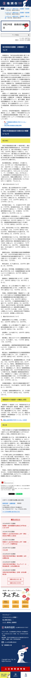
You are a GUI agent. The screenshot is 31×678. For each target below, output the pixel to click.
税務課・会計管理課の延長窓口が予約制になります (14, 526)
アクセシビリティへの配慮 (9, 617)
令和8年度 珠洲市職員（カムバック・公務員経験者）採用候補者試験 (14, 565)
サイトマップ (5, 614)
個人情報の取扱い (7, 619)
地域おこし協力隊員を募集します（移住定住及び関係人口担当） (14, 534)
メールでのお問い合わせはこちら (11, 511)
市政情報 (22, 8)
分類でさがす (15, 8)
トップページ (8, 8)
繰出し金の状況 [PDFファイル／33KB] (15, 420)
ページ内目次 (15, 35)
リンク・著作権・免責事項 (9, 622)
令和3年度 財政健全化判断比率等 (12, 125)
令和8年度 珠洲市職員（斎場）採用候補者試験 (14, 573)
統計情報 (27, 12)
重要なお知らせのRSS (15, 583)
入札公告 (5, 550)
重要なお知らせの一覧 (15, 579)
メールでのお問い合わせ (10, 642)
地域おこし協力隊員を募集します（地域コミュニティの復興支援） (14, 543)
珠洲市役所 (5, 503)
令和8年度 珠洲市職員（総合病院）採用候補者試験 (14, 557)
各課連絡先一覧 (8, 645)
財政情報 (27, 8)
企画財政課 (12, 503)
